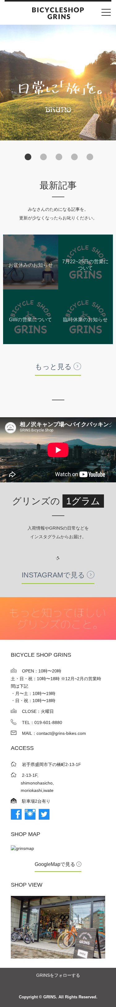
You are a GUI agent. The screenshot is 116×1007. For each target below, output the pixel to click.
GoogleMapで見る (55, 864)
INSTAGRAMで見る (54, 575)
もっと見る (54, 367)
